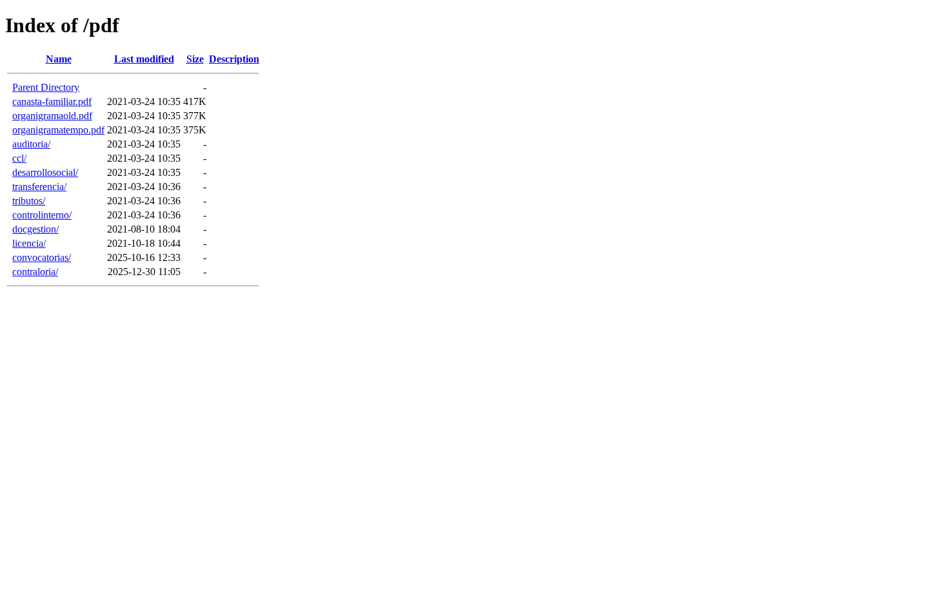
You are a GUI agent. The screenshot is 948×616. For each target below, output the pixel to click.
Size (195, 58)
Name (59, 58)
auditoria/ (31, 144)
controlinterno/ (42, 214)
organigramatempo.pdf (58, 129)
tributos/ (28, 200)
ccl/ (19, 158)
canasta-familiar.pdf (52, 101)
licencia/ (29, 243)
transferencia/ (39, 186)
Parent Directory (45, 87)
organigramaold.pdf (52, 115)
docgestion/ (35, 229)
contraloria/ (35, 271)
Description (234, 58)
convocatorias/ (41, 257)
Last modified (144, 58)
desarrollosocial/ (45, 172)
